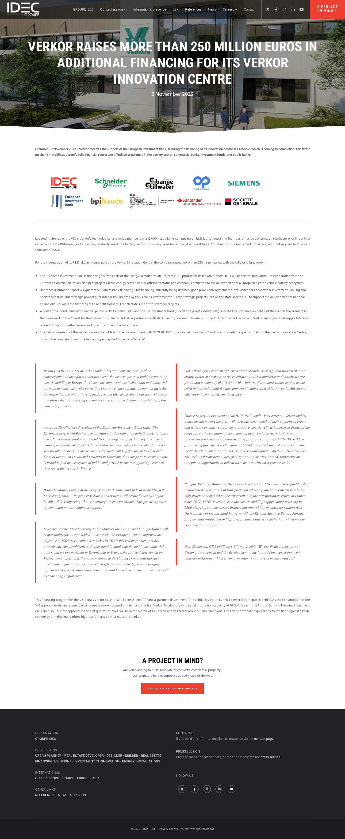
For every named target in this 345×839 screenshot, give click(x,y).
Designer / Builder (122, 755)
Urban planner (48, 755)
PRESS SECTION (188, 751)
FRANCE (68, 778)
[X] (266, 9)
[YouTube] (299, 9)
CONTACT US (185, 733)
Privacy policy (167, 829)
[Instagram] (283, 9)
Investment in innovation (96, 761)
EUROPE (83, 778)
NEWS (62, 795)
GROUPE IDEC (45, 739)
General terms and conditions (196, 829)
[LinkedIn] (291, 9)
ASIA (96, 778)
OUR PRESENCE (47, 778)
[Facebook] (274, 9)
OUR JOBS (78, 795)
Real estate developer (84, 755)
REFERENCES (45, 795)
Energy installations (141, 761)
